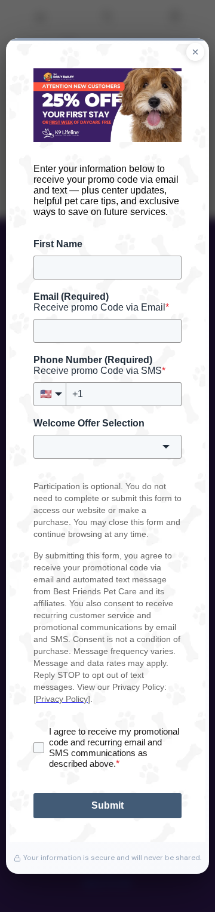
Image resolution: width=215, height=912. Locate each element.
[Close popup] (195, 52)
